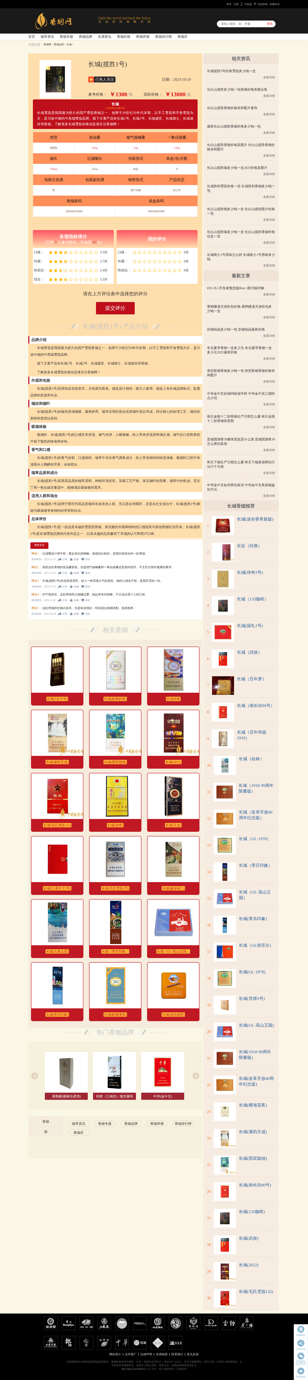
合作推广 (131, 1354)
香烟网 (47, 44)
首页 (31, 36)
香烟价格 (123, 36)
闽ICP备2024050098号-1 (135, 1369)
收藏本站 (275, 4)
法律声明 (146, 1354)
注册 (236, 4)
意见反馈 (193, 1354)
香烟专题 (66, 36)
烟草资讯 (47, 36)
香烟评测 (142, 36)
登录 (229, 4)
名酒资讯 (104, 36)
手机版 (248, 4)
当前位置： (35, 44)
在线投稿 (263, 4)
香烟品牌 (85, 36)
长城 (69, 44)
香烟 (45, 1121)
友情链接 (162, 1354)
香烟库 (182, 36)
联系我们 (177, 1354)
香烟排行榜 (163, 36)
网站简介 (115, 1354)
